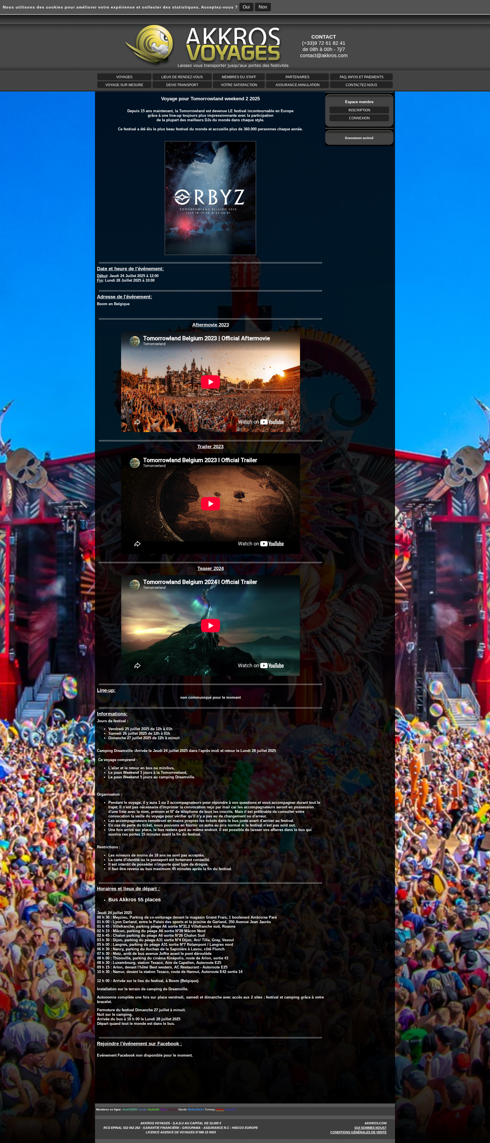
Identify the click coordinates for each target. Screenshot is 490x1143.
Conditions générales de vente (358, 1132)
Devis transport (182, 85)
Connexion (359, 118)
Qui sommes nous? (370, 1127)
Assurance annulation (298, 85)
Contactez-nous (361, 85)
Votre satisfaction (239, 85)
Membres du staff (239, 77)
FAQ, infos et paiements (361, 77)
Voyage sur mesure (124, 85)
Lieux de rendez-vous (182, 77)
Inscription (359, 110)
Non (263, 7)
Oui (246, 7)
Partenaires (297, 77)
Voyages (124, 77)
